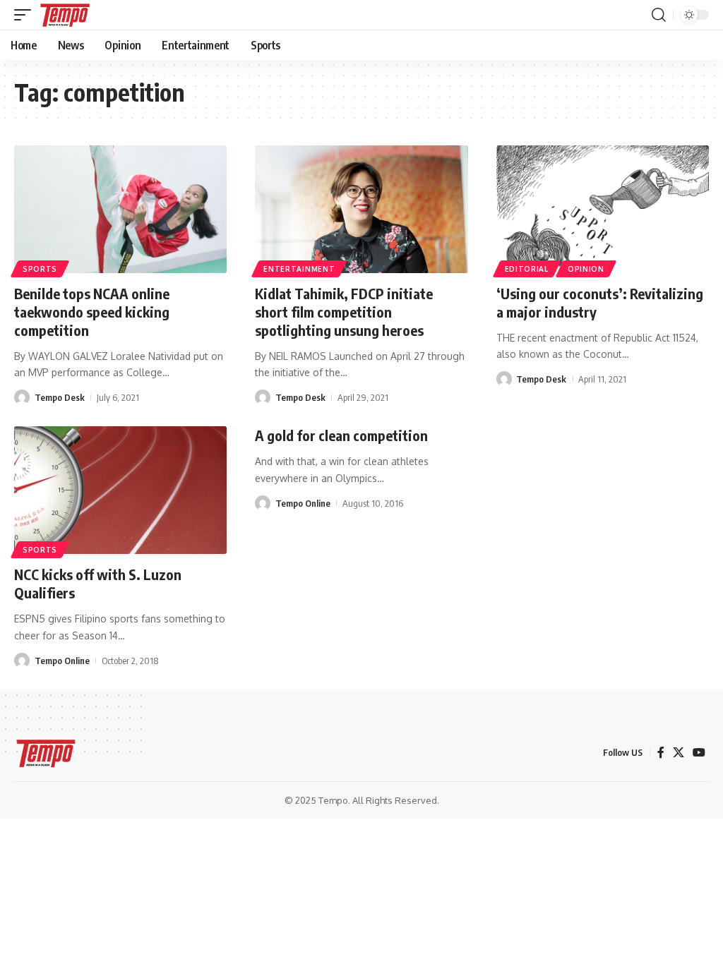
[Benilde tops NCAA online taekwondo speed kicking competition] (120, 209)
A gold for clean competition (341, 435)
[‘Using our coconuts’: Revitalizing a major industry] (602, 209)
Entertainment (299, 269)
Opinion (586, 269)
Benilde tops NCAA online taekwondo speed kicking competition (91, 311)
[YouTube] (699, 752)
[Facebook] (661, 752)
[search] (658, 15)
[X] (678, 752)
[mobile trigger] (26, 15)
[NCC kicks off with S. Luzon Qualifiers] (120, 490)
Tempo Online (62, 660)
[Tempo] (65, 15)
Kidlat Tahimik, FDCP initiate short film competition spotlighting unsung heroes (344, 311)
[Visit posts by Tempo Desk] (22, 397)
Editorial (527, 269)
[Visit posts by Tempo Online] (22, 660)
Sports (40, 269)
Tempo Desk (60, 397)
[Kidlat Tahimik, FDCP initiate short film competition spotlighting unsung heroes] (361, 209)
